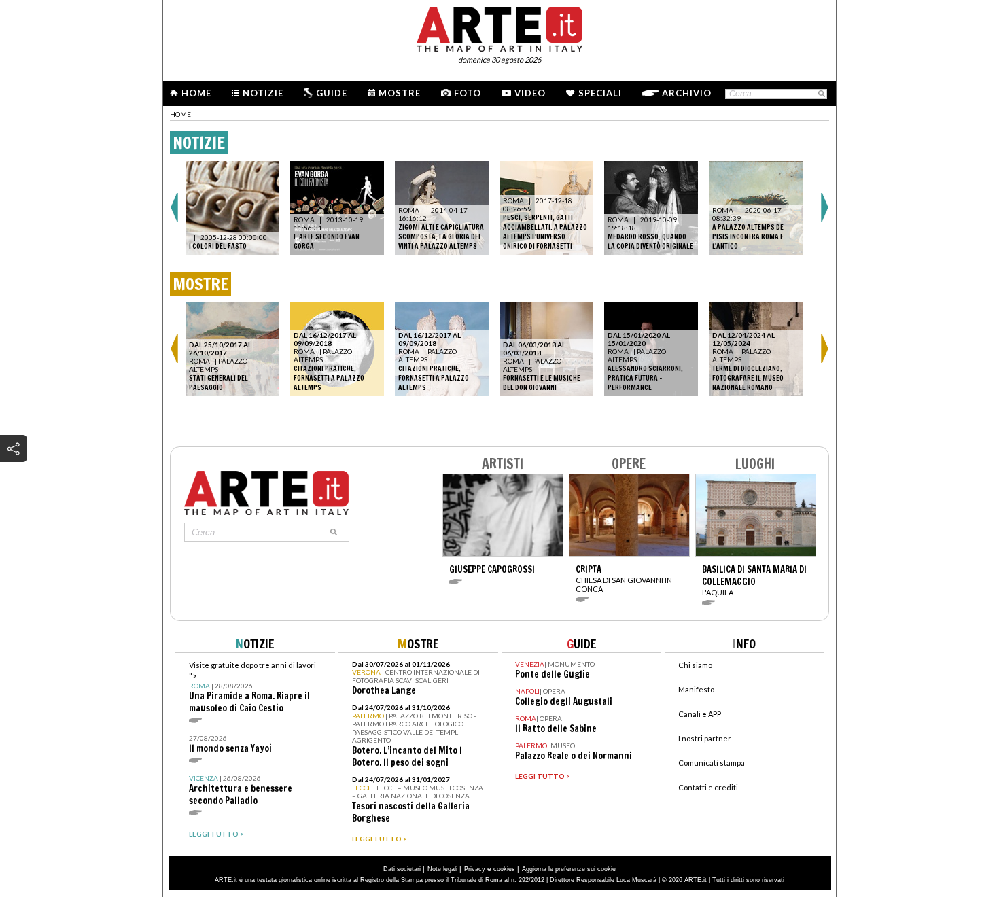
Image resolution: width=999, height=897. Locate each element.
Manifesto (696, 689)
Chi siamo (695, 665)
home (180, 114)
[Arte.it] (499, 27)
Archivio (687, 93)
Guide (331, 93)
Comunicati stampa (711, 762)
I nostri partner (704, 738)
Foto (467, 93)
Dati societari (402, 869)
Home (196, 93)
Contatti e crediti (708, 787)
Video (530, 93)
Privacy (474, 869)
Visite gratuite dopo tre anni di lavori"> (252, 687)
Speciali (600, 93)
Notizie (263, 93)
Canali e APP (699, 713)
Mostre (400, 93)
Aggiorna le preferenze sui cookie (569, 869)
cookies (504, 869)
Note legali (442, 869)
